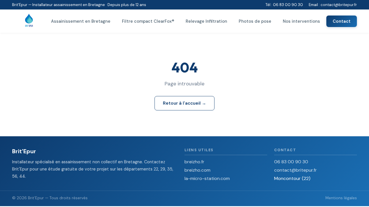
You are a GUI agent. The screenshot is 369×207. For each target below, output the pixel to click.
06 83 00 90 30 (288, 4)
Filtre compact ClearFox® (148, 21)
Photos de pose (255, 21)
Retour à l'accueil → (184, 103)
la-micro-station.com (207, 178)
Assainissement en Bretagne (80, 21)
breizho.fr (194, 162)
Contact (342, 21)
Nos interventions (301, 21)
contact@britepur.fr (339, 4)
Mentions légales (341, 197)
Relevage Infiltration (206, 21)
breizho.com (197, 170)
